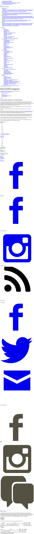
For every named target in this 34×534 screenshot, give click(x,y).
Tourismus (3, 21)
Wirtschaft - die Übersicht (7, 72)
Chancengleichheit (19, 16)
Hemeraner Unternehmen (27, 20)
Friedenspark (28, 16)
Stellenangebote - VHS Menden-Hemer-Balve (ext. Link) (12, 82)
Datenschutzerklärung (17, 516)
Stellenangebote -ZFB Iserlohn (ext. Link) (8, 25)
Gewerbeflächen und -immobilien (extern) (8, 20)
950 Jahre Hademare (5, 16)
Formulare (19, 10)
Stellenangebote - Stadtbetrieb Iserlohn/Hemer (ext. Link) (12, 81)
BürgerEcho (3, 302)
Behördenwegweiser (15, 9)
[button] (17, 336)
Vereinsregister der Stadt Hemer (18, 18)
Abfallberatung (4, 9)
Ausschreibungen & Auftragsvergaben (9, 39)
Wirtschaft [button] (3, 19)
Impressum (1, 157)
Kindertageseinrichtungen (7, 56)
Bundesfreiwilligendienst (9, 23)
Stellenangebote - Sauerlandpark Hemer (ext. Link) (11, 79)
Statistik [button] (2, 526)
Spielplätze (22, 17)
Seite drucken (2, 160)
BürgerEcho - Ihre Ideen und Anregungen (27, 9)
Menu (1, 5)
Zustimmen (3, 519)
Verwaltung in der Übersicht (8, 11)
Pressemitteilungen (23, 13)
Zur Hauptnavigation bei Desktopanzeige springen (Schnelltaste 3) (11, 2)
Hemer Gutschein (21, 20)
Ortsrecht (22, 10)
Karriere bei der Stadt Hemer (17, 23)
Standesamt (7, 18)
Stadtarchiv (15, 14)
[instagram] (17, 475)
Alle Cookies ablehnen (3, 533)
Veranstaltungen (11, 18)
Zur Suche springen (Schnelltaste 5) (7, 4)
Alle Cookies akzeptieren (10, 533)
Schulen (12, 17)
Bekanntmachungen (6, 40)
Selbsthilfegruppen (16, 17)
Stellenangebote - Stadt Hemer (8, 80)
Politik (20, 13)
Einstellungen (2, 517)
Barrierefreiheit (2, 158)
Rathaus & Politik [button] (4, 12)
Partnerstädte (5, 59)
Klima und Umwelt (8, 13)
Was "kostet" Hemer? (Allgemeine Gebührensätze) (19, 11)
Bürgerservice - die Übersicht (6, 10)
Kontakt (1, 156)
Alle (2, 132)
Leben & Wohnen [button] (4, 15)
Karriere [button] (3, 22)
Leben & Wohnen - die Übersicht (8, 58)
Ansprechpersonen (9, 9)
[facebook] (17, 440)
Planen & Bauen (16, 13)
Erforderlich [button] (2, 518)
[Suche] (17, 407)
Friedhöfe (31, 16)
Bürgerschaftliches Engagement (12, 16)
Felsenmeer (24, 16)
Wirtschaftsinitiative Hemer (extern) (9, 73)
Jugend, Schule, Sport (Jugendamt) (9, 42)
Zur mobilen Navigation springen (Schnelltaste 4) (9, 3)
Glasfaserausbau (16, 20)
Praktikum (22, 23)
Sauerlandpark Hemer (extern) (6, 17)
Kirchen (5, 57)
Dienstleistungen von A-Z (14, 10)
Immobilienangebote (7, 41)
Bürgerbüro (19, 9)
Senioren (20, 17)
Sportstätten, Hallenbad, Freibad (28, 17)
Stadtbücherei (4, 18)
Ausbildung (4, 23)
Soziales (13, 14)
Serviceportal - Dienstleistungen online (9, 36)
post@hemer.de (2, 154)
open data (12, 13)
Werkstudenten (16, 25)
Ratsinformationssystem (8, 14)
